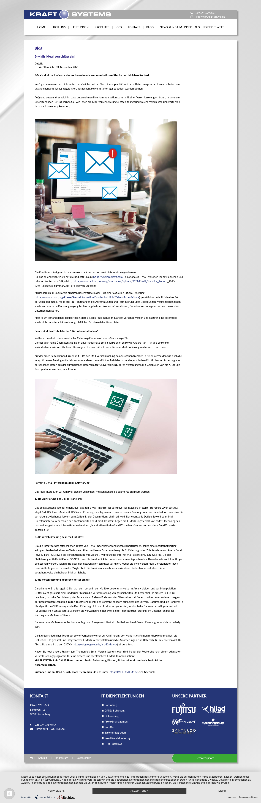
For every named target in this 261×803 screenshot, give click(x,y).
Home (41, 27)
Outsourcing (112, 716)
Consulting (111, 705)
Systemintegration (115, 732)
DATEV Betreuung (115, 710)
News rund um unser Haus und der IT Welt (192, 27)
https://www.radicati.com (108, 277)
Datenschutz (84, 758)
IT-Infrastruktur (113, 743)
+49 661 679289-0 (205, 13)
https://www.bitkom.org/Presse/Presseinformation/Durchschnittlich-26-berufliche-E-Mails (87, 297)
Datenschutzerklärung (248, 797)
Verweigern (56, 790)
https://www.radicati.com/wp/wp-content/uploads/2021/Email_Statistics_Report (120, 281)
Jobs (118, 27)
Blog (150, 27)
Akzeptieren (139, 790)
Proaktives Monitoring (117, 738)
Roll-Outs (110, 727)
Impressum (61, 758)
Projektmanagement (116, 721)
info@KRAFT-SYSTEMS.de (210, 16)
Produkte (102, 27)
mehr (222, 790)
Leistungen (80, 27)
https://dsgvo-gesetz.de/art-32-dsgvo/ (95, 644)
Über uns (59, 27)
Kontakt (134, 27)
